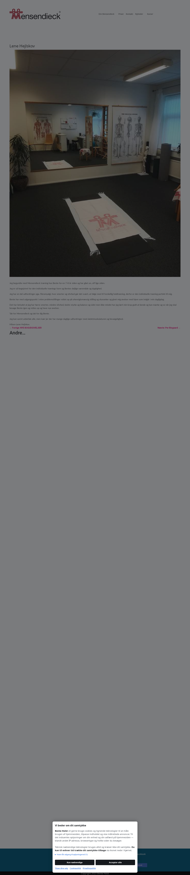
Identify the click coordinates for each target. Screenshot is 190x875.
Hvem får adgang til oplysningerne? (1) (72, 854)
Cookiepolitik (75, 868)
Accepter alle (115, 862)
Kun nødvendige (75, 862)
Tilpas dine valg (61, 868)
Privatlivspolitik (89, 868)
